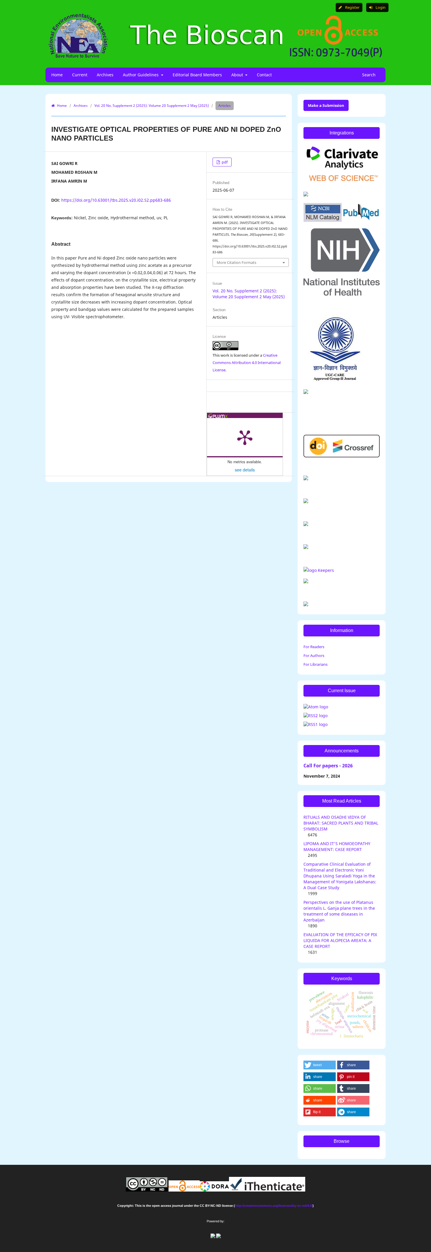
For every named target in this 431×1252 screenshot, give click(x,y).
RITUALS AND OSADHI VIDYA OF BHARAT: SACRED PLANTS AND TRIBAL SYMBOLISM (340, 823)
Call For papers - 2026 (328, 765)
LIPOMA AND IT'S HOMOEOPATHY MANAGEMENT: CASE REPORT (336, 846)
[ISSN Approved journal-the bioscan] (318, 570)
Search (368, 74)
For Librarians (315, 664)
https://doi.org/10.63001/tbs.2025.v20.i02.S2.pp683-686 (116, 200)
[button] (319, 1065)
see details (245, 470)
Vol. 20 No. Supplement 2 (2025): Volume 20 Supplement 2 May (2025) (151, 105)
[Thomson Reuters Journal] (305, 392)
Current (79, 74)
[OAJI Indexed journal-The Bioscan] (305, 524)
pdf (224, 162)
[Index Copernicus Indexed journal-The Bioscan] (305, 501)
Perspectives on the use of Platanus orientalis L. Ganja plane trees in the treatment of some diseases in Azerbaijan (339, 911)
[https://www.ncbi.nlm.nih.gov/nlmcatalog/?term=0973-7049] (341, 220)
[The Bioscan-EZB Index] (305, 581)
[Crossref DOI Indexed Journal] (341, 456)
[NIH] (341, 294)
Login (380, 7)
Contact (264, 74)
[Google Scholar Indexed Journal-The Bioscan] (305, 478)
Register (351, 7)
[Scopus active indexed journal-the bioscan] (305, 547)
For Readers (313, 646)
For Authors (313, 655)
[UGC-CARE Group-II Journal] (334, 381)
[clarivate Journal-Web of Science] (341, 183)
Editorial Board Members (197, 74)
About (237, 74)
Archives (105, 74)
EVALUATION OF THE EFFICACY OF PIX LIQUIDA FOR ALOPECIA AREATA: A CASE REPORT (340, 940)
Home (57, 74)
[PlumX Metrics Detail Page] (244, 437)
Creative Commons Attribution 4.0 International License (247, 363)
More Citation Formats (236, 262)
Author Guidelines (141, 74)
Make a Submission (326, 105)
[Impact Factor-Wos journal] (305, 195)
